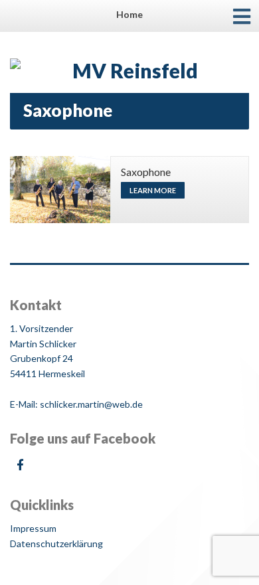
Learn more (153, 190)
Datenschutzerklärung (56, 543)
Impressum (33, 528)
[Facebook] (20, 465)
